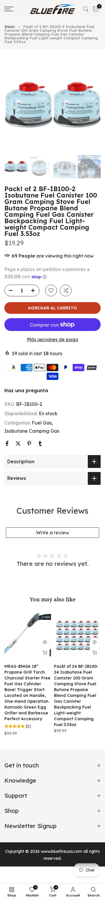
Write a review (52, 533)
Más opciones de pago (52, 339)
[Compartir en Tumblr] (40, 443)
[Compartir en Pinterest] (29, 443)
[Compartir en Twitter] (18, 443)
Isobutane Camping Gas (31, 431)
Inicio (9, 27)
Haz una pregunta (26, 390)
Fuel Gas (42, 423)
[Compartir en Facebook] (7, 443)
